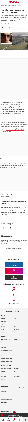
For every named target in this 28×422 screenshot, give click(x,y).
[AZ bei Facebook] (15, 387)
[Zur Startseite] (14, 2)
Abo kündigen (4, 402)
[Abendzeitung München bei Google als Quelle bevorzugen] (17, 27)
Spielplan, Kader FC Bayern (7, 358)
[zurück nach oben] (14, 413)
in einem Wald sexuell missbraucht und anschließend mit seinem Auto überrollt (14, 126)
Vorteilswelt (3, 355)
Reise (15, 326)
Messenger (3, 344)
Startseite (2, 5)
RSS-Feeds (3, 347)
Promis (2, 332)
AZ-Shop (16, 371)
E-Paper (3, 379)
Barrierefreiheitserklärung (6, 399)
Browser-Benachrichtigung (6, 350)
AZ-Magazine (17, 373)
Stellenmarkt (16, 339)
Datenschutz (4, 396)
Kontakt (3, 382)
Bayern (6, 5)
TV (14, 321)
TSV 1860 (3, 329)
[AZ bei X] (23, 387)
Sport (15, 318)
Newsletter (3, 342)
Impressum (3, 391)
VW (23, 209)
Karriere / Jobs (4, 371)
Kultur (15, 323)
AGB (2, 394)
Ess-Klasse (3, 353)
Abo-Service (3, 376)
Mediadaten (16, 368)
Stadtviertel (3, 321)
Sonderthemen (17, 376)
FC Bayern (3, 326)
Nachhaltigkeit (17, 329)
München (3, 318)
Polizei (2, 160)
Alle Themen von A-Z (5, 339)
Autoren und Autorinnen (6, 368)
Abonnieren (3, 373)
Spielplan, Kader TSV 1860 (6, 361)
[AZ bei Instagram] (19, 387)
